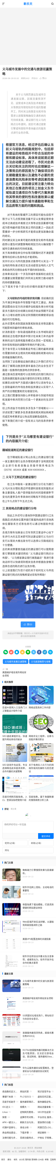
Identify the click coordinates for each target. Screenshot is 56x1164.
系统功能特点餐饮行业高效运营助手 (28, 1137)
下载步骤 (26, 1132)
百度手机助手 (10, 1101)
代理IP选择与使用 (10, 1127)
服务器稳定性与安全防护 (46, 1101)
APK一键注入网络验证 (10, 1122)
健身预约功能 (46, 1122)
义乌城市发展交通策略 (15, 661)
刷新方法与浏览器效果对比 (28, 1122)
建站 (9, 1159)
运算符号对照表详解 (28, 1117)
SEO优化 (22, 1161)
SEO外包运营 (46, 1112)
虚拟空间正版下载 (46, 1096)
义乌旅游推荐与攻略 (41, 661)
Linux (6, 1112)
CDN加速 (40, 1161)
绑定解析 (43, 1132)
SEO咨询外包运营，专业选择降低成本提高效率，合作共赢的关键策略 (14, 768)
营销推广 (34, 1161)
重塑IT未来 (9, 1096)
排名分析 (26, 1127)
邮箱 (47, 1159)
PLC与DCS (27, 1096)
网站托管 (26, 1091)
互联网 (53, 1159)
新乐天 (28, 3)
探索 (6, 1117)
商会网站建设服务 (10, 1132)
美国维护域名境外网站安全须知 (14, 674)
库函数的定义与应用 (10, 1091)
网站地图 (38, 1148)
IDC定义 (7, 1107)
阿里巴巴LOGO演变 (46, 1127)
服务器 (28, 1159)
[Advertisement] (28, 35)
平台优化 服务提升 (46, 1117)
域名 (15, 1159)
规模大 (25, 1107)
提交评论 (46, 836)
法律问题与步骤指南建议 (10, 1137)
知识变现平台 (46, 1091)
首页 (3, 1159)
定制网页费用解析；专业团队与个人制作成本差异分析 (28, 1112)
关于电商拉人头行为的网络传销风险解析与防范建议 (41, 768)
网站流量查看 (46, 1107)
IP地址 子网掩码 (46, 1137)
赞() (43, 78)
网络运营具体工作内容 (40, 707)
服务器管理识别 (28, 1101)
